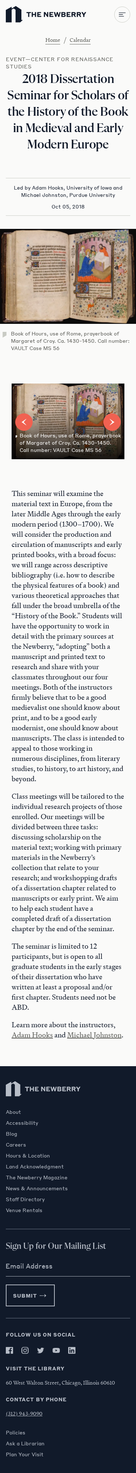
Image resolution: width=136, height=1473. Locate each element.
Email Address (29, 1266)
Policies (15, 1432)
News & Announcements (37, 1188)
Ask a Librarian (25, 1443)
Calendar (80, 39)
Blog (11, 1133)
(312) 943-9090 (24, 1413)
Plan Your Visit (25, 1454)
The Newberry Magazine (36, 1177)
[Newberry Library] (43, 1105)
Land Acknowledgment (35, 1166)
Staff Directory (25, 1199)
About (13, 1111)
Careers (16, 1144)
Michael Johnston (94, 1035)
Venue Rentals (24, 1210)
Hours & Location (28, 1155)
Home (52, 39)
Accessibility (22, 1122)
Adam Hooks (32, 1035)
